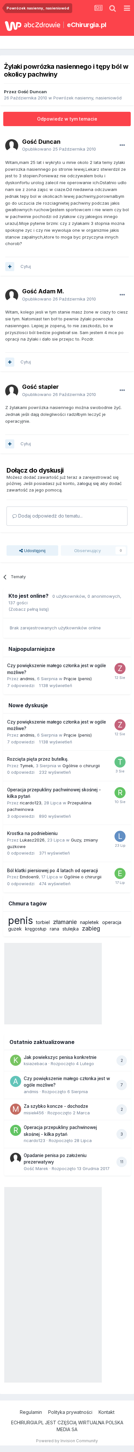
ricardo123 (30, 802)
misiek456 (34, 1112)
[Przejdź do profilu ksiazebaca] (15, 1060)
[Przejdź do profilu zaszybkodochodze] (120, 668)
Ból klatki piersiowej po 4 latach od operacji (52, 870)
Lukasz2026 (32, 840)
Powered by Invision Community (67, 1440)
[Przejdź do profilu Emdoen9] (120, 873)
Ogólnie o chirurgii (81, 765)
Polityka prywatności (70, 1412)
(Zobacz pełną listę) (28, 609)
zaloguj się (88, 483)
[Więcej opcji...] (122, 145)
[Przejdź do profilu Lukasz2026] (120, 836)
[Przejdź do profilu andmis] (15, 1081)
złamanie (65, 921)
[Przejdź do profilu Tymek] (120, 762)
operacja (111, 922)
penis (20, 920)
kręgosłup (36, 928)
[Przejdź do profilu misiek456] (15, 1109)
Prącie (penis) (78, 678)
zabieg (91, 928)
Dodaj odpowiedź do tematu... (50, 516)
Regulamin (31, 1412)
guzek (15, 928)
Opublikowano (59, 149)
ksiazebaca (35, 1063)
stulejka (70, 928)
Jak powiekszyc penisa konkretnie (60, 1057)
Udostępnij (34, 550)
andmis (27, 678)
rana (54, 928)
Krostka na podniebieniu (32, 833)
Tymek (26, 765)
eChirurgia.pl (86, 25)
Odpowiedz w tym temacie (67, 119)
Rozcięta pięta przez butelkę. (37, 759)
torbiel (43, 922)
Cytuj (25, 266)
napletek (89, 922)
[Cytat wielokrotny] (9, 266)
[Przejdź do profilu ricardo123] (120, 792)
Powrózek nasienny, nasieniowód (87, 97)
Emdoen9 (29, 876)
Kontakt (106, 1412)
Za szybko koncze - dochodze (56, 1106)
